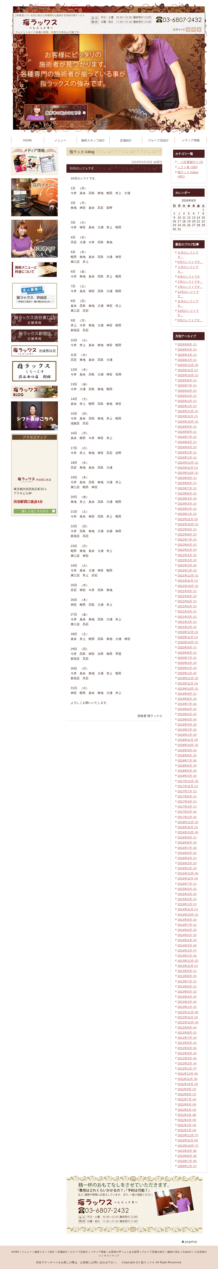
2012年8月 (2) (187, 1032)
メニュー (27, 1252)
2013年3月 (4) (187, 1001)
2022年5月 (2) (187, 549)
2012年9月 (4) (187, 1027)
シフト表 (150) (188, 167)
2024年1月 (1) (187, 457)
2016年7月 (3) (187, 848)
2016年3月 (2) (187, 863)
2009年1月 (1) (187, 1166)
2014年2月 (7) (187, 950)
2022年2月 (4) (187, 565)
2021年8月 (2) (187, 596)
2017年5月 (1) (187, 796)
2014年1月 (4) (187, 955)
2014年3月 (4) (187, 945)
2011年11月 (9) (188, 1079)
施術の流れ (173, 1252)
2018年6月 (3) (187, 765)
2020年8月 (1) (187, 652)
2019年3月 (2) (187, 724)
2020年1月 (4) (187, 673)
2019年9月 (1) (187, 693)
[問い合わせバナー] (134, 1232)
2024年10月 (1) (188, 421)
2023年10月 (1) (188, 473)
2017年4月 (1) (187, 801)
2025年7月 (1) (187, 385)
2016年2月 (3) (187, 868)
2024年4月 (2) (187, 447)
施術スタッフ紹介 (44, 1252)
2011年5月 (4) (187, 1109)
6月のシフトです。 (190, 262)
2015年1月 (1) (187, 904)
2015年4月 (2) (187, 894)
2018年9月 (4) (187, 750)
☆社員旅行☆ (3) (190, 162)
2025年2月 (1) (187, 401)
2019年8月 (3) (187, 699)
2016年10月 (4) (188, 832)
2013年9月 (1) (187, 971)
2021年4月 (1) (187, 611)
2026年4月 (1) (187, 355)
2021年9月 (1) (187, 591)
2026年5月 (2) (187, 349)
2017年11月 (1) (188, 786)
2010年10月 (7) (188, 1145)
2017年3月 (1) (187, 806)
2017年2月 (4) (187, 811)
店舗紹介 (62, 1252)
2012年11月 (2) (188, 1017)
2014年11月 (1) (188, 909)
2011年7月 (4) (187, 1099)
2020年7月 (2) (187, 657)
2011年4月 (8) (187, 1115)
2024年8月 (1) (187, 431)
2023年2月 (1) (187, 508)
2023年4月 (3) (187, 498)
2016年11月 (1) (188, 827)
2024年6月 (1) (187, 442)
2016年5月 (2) (187, 853)
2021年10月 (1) (188, 586)
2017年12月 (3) (188, 781)
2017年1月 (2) (187, 817)
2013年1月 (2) (187, 1007)
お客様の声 (115, 1252)
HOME (15, 1252)
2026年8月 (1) (187, 344)
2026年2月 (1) (187, 360)
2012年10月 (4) (188, 1022)
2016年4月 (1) (187, 858)
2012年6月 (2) (187, 1042)
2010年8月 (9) (187, 1156)
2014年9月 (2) (187, 919)
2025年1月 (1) (187, 406)
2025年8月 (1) (187, 380)
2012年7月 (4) (187, 1037)
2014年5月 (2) (187, 935)
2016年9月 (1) (187, 837)
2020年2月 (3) (187, 668)
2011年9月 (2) (187, 1089)
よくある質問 (131, 1252)
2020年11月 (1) (188, 637)
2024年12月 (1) (188, 411)
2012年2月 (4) (187, 1063)
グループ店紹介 (79, 1252)
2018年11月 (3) (188, 740)
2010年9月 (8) (187, 1150)
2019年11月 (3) (188, 683)
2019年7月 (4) (187, 704)
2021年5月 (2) (187, 606)
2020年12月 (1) (188, 632)
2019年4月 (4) (187, 719)
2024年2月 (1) (187, 452)
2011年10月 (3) (188, 1084)
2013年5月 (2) (187, 991)
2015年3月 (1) (187, 899)
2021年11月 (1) (188, 580)
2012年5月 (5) (187, 1048)
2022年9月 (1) (187, 529)
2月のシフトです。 (190, 281)
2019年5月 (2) (187, 714)
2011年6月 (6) (187, 1104)
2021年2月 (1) (187, 622)
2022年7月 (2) (187, 539)
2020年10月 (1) (188, 642)
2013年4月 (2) (187, 996)
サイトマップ (111, 1255)
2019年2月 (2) (187, 729)
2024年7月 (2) (187, 437)
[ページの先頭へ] (194, 1241)
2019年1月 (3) (187, 734)
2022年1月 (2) (187, 570)
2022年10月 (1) (188, 524)
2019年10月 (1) (188, 688)
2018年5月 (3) (187, 770)
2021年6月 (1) (187, 601)
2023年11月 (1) (188, 467)
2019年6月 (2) (187, 709)
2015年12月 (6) (188, 873)
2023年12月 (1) (188, 462)
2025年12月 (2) (188, 365)
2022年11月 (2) (188, 519)
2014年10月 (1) (188, 914)
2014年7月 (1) (187, 925)
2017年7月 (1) (187, 791)
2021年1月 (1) (187, 627)
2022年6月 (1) (187, 544)
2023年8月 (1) (187, 483)
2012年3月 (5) (187, 1058)
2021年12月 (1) (188, 575)
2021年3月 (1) (187, 616)
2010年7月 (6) (187, 1161)
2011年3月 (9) (187, 1120)
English (187, 1252)
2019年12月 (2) (188, 678)
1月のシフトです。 (190, 286)
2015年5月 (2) (187, 889)
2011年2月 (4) (187, 1125)
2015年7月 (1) (187, 883)
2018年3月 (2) (187, 775)
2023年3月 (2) (187, 503)
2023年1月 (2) (187, 514)
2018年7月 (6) (187, 760)
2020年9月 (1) (187, 647)
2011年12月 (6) (188, 1073)
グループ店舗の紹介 (153, 1252)
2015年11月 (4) (188, 878)
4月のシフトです (189, 276)
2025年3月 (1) (187, 396)
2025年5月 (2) (187, 390)
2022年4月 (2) (187, 555)
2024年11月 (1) (188, 416)
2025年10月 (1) (188, 375)
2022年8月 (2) (187, 534)
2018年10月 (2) (188, 745)
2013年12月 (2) (188, 960)
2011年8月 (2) (187, 1094)
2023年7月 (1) (187, 488)
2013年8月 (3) (187, 976)
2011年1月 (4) (187, 1130)
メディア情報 (98, 1252)
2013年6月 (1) (187, 986)
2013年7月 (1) (187, 981)
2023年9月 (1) (187, 478)
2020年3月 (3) (187, 663)
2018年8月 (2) (187, 755)
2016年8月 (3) (187, 842)
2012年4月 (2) (187, 1053)
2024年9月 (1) (187, 426)
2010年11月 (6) (188, 1140)
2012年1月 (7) (187, 1068)
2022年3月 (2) (187, 560)
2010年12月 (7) (188, 1135)
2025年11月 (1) (188, 370)
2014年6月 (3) (187, 930)
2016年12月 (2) (188, 822)
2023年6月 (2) (187, 493)
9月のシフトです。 (190, 320)
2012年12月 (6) (188, 1012)
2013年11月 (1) (188, 966)
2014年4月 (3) (187, 940)
